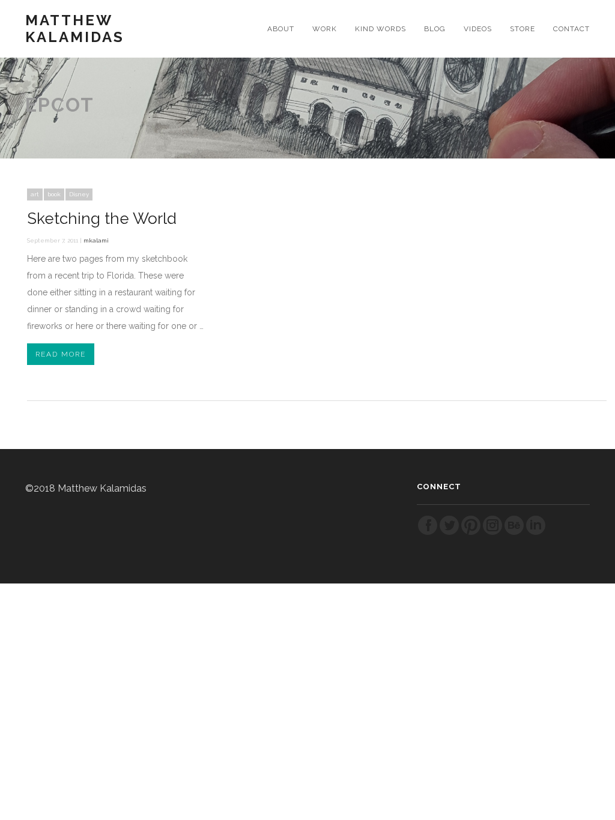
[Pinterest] (471, 532)
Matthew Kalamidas (74, 29)
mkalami (96, 240)
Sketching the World (102, 219)
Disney (79, 194)
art (35, 194)
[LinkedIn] (536, 532)
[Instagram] (492, 532)
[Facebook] (427, 532)
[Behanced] (514, 532)
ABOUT (280, 29)
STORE (522, 29)
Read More (60, 354)
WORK (324, 29)
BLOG (435, 29)
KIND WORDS (380, 29)
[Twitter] (449, 532)
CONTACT (571, 29)
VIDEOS (478, 29)
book (54, 194)
